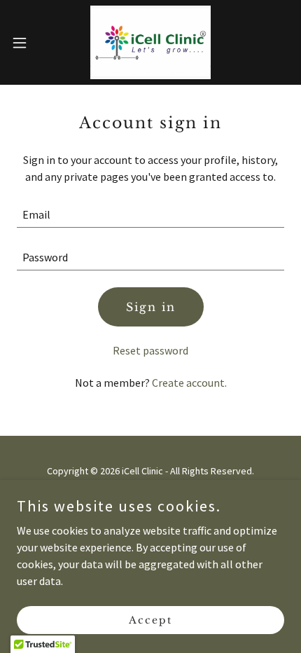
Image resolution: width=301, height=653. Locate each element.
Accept (150, 619)
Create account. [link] (189, 383)
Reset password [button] (150, 350)
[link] (150, 42)
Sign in (151, 307)
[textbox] (150, 215)
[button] (27, 43)
